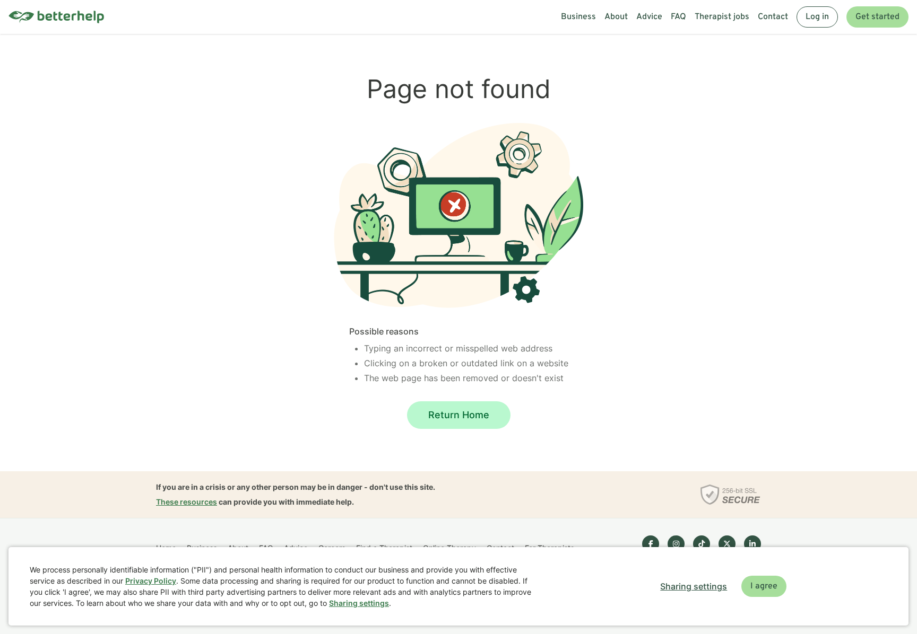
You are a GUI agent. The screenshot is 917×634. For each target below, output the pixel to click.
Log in (817, 17)
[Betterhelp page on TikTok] (701, 543)
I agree (763, 586)
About (616, 17)
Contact (773, 17)
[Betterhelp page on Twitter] (727, 543)
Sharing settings (359, 602)
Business (578, 17)
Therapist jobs (722, 17)
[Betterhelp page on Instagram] (676, 543)
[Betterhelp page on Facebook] (650, 543)
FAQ (678, 17)
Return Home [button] (458, 414)
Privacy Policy (150, 580)
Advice (649, 17)
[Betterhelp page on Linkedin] (752, 543)
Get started (877, 17)
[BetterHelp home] (56, 17)
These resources (186, 501)
